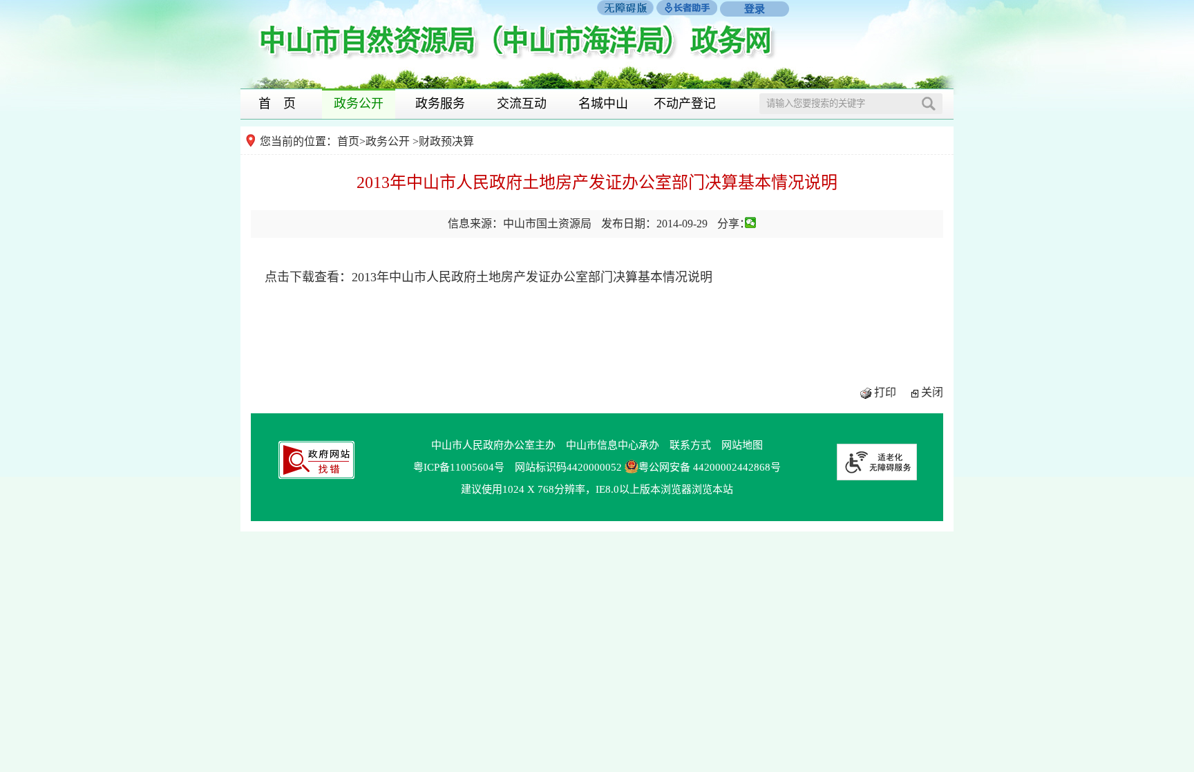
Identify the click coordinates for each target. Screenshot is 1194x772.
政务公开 (358, 104)
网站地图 (742, 445)
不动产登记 (685, 104)
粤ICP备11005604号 (458, 467)
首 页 (277, 104)
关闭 (932, 392)
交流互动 (522, 104)
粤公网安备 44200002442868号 (709, 467)
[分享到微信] (751, 222)
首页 (348, 141)
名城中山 (603, 104)
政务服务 (440, 104)
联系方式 (690, 445)
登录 (754, 9)
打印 (885, 392)
